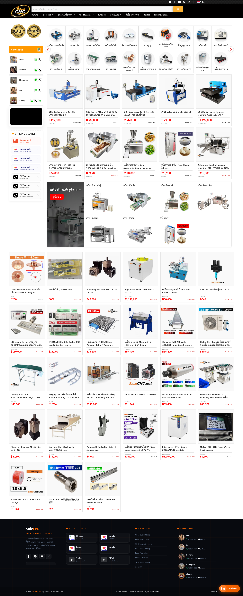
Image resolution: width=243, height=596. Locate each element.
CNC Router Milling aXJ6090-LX (176, 111)
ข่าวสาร (147, 14)
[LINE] (170, 2)
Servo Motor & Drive (142, 562)
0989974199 (192, 558)
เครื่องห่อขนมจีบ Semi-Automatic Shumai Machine (137, 166)
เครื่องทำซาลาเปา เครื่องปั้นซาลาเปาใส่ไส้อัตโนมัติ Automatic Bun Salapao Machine (62, 166)
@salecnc (203, 577)
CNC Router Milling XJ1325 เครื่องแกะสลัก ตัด (62, 113)
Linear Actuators (141, 558)
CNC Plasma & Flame (143, 544)
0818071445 (192, 539)
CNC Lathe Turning (142, 548)
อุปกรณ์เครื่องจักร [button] (65, 14)
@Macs (202, 549)
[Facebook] (28, 556)
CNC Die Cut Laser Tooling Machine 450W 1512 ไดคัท (211, 113)
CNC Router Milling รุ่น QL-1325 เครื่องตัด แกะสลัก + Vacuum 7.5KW (101, 113)
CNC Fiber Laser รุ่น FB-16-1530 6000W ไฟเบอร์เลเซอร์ (138, 113)
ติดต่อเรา (138, 567)
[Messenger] (175, 2)
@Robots (203, 558)
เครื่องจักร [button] (47, 14)
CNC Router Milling (142, 535)
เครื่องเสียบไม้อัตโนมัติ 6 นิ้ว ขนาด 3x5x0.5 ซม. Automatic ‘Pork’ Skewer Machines (100, 166)
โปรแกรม (102, 14)
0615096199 (192, 549)
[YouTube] (179, 2)
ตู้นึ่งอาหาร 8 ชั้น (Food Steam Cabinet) (175, 166)
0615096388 (192, 568)
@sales (202, 568)
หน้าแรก (35, 14)
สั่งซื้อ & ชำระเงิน (132, 14)
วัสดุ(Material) (85, 14)
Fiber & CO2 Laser (142, 539)
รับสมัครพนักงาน (161, 14)
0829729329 (192, 577)
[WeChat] (184, 2)
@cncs (202, 539)
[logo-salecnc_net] (20, 11)
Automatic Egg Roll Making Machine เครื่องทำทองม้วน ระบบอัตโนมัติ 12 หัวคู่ (213, 166)
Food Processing (141, 553)
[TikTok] (48, 556)
